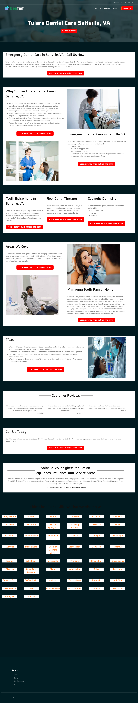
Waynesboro (74, 580)
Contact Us (127, 8)
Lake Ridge (31, 561)
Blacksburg (117, 588)
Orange (96, 535)
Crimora (96, 516)
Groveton (74, 535)
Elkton (53, 569)
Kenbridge (118, 535)
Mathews (53, 580)
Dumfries (9, 547)
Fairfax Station (31, 580)
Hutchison (118, 516)
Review (94, 8)
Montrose (96, 547)
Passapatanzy (74, 588)
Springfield (10, 596)
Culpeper (9, 535)
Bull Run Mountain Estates (52, 550)
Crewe (31, 516)
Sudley (31, 588)
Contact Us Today (69, 31)
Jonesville (53, 561)
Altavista (75, 561)
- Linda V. (122, 411)
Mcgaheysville (53, 588)
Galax (96, 569)
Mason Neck (31, 547)
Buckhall (96, 580)
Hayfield (10, 524)
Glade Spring (118, 561)
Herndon (96, 588)
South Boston (31, 535)
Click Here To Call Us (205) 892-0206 (65, 73)
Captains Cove (10, 580)
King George (10, 516)
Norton (53, 516)
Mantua (31, 596)
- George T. (80, 413)
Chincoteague (9, 588)
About (115, 8)
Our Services (19, 681)
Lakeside (74, 516)
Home (86, 8)
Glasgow (10, 569)
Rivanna (10, 561)
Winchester (74, 569)
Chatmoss (118, 524)
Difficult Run (96, 561)
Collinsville (96, 524)
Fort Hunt (117, 569)
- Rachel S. (39, 413)
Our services (105, 8)
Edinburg (31, 524)
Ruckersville (118, 547)
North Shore (118, 580)
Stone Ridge (74, 547)
